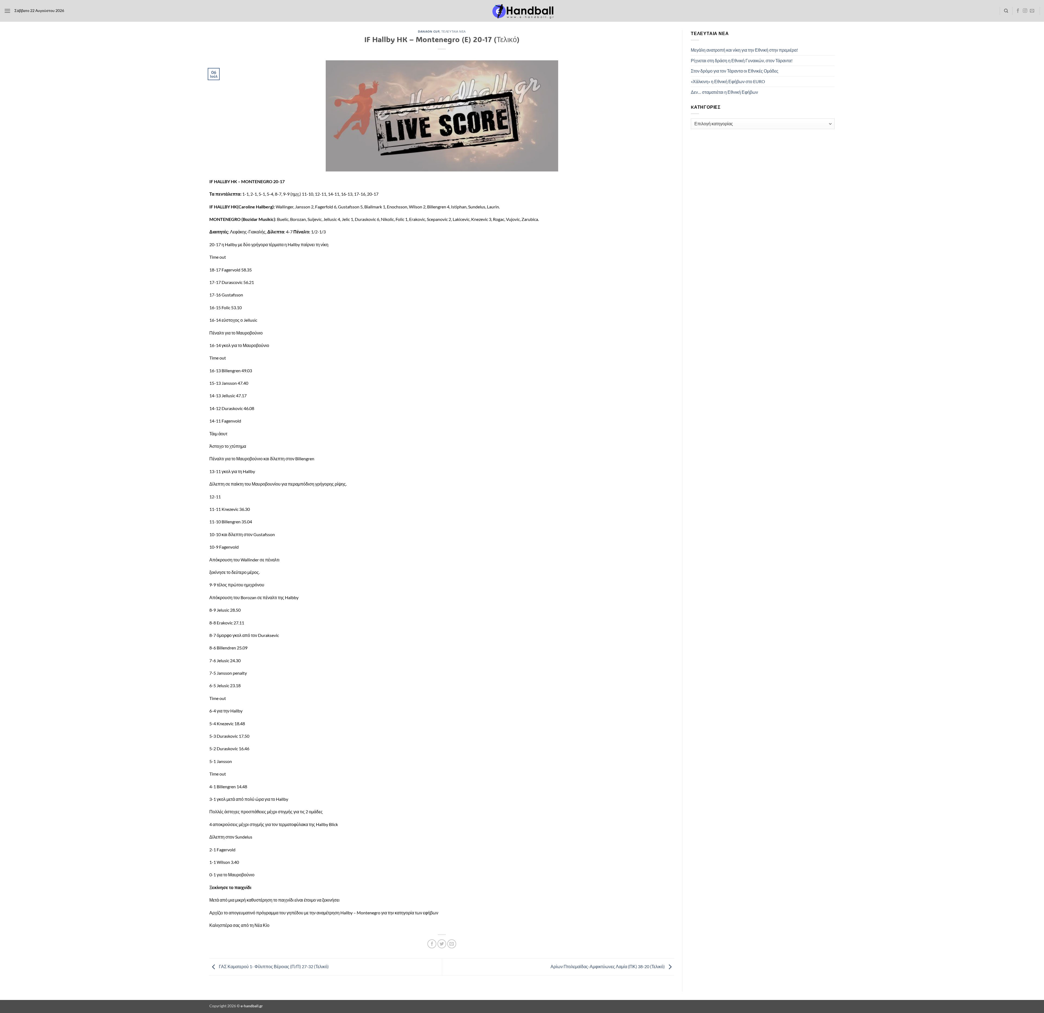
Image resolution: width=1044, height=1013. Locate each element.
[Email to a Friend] (451, 943)
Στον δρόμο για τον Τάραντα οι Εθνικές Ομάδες (734, 70)
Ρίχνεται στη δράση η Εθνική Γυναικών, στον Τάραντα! (742, 60)
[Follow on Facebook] (1018, 10)
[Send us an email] (1032, 10)
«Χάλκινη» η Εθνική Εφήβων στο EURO (728, 81)
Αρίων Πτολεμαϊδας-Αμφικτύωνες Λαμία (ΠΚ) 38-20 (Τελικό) (608, 966)
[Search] (1006, 11)
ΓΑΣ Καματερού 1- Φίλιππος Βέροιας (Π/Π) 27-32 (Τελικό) (273, 966)
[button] (7, 10)
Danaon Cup (428, 31)
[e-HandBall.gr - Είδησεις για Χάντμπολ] (522, 11)
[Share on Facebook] (431, 943)
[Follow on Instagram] (1025, 10)
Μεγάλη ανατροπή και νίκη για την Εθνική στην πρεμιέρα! (744, 49)
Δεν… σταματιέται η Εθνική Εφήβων (724, 92)
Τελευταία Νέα (453, 31)
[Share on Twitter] (441, 943)
